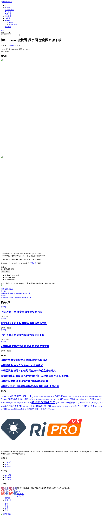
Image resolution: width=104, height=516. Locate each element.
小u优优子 (83, 399)
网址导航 (8, 466)
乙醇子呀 (61, 396)
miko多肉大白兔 (38, 396)
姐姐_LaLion (41, 399)
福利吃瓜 (8, 16)
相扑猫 (60, 406)
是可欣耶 (94, 403)
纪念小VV (78, 406)
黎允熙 (52, 409)
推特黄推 (73, 402)
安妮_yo (56, 399)
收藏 (6, 289)
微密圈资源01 (44, 402)
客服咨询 (8, 477)
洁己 (47, 406)
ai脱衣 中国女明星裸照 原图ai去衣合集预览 (24, 360)
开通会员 (33, 263)
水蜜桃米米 (37, 406)
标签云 (7, 464)
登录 (2, 30)
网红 (90, 406)
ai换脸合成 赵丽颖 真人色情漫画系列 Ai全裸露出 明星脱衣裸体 (35, 375)
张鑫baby (18, 403)
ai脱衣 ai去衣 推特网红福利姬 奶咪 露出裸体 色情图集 (30, 386)
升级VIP (8, 27)
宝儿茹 (74, 399)
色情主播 (8, 14)
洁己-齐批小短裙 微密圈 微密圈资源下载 (22, 335)
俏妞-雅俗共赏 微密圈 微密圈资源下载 (21, 311)
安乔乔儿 (49, 399)
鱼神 (46, 409)
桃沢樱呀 (16, 406)
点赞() (10, 289)
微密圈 (7, 8)
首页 (6, 5)
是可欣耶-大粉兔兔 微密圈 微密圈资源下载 (24, 323)
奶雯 (34, 399)
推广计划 (8, 479)
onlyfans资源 (9, 10)
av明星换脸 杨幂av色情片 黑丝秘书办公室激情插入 (28, 370)
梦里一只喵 (26, 406)
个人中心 (8, 462)
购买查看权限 (6, 271)
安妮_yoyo (65, 399)
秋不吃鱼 (68, 406)
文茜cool (84, 403)
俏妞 (77, 396)
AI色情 (7, 20)
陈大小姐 (36, 409)
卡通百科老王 (94, 396)
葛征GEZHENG (22, 409)
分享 (2, 289)
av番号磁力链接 (20, 396)
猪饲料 (54, 406)
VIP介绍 (8, 475)
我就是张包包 (62, 403)
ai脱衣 (11, 22)
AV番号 (7, 18)
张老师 (9, 403)
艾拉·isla (8, 409)
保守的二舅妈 (85, 396)
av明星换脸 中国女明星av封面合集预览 (22, 365)
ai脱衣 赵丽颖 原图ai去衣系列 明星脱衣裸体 (24, 381)
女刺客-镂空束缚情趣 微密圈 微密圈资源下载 (25, 346)
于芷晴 (70, 396)
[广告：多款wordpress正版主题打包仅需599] (1, 287)
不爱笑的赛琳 (49, 396)
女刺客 (27, 399)
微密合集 (27, 403)
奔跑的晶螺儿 (15, 399)
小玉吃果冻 (93, 399)
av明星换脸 (13, 25)
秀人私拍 (8, 12)
